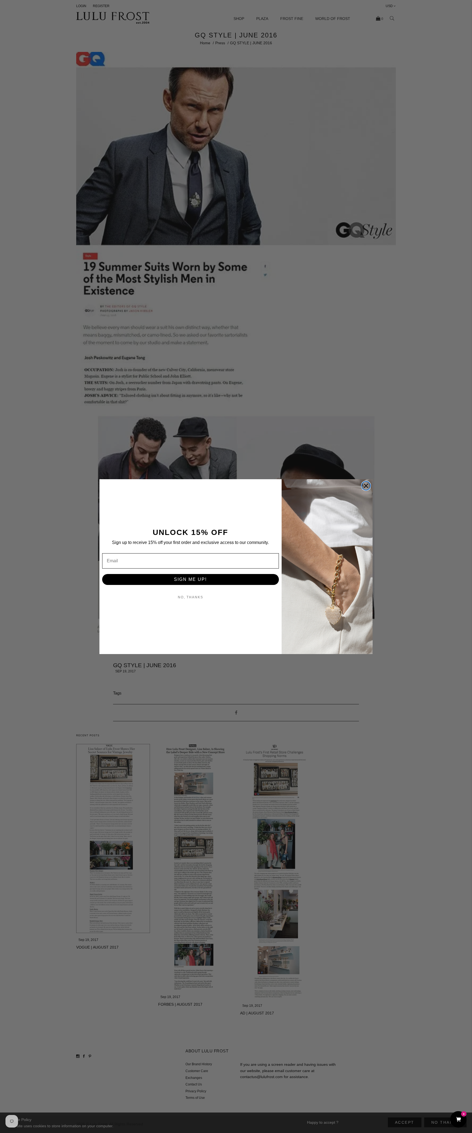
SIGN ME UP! (190, 579)
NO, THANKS (190, 597)
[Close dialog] (366, 485)
